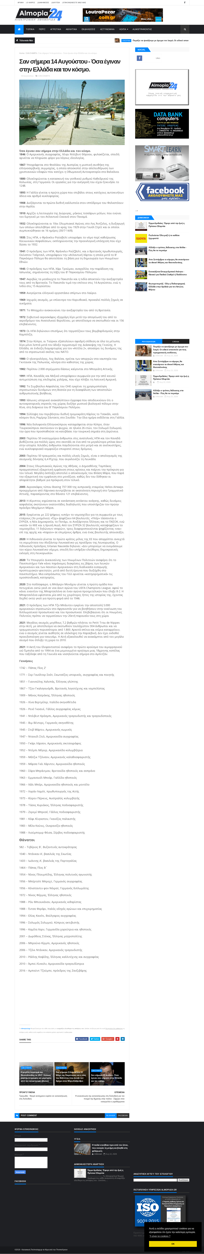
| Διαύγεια (55, 2)
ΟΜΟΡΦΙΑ (105, 40)
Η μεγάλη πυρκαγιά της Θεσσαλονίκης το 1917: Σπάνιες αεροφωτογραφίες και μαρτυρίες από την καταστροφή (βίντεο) (36, 1076)
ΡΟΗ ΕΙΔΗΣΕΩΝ (148, 342)
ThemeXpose (62, 1250)
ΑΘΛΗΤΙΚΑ (71, 29)
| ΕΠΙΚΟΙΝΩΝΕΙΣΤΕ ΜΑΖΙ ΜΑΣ (74, 2)
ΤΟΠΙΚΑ (30, 29)
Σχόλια (175, 342)
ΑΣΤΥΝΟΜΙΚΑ (107, 29)
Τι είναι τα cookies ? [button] (159, 1236)
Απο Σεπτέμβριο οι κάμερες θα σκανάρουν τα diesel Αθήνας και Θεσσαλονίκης (168, 364)
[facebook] (184, 2)
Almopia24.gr (25, 1028)
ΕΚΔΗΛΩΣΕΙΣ (88, 29)
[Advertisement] (73, 1052)
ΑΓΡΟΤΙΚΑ (55, 29)
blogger (110, 1116)
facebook (123, 1116)
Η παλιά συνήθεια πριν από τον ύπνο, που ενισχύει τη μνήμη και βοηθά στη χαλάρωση (110, 1148)
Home (21, 53)
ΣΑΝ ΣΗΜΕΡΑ (31, 53)
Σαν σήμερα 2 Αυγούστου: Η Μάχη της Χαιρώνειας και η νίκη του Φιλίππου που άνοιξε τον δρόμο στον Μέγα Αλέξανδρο (71, 1076)
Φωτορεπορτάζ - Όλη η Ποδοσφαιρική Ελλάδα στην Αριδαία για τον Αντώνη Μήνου (167, 286)
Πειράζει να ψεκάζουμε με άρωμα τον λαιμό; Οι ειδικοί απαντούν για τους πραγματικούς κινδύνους (157, 40)
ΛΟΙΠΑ (122, 29)
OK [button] (173, 1244)
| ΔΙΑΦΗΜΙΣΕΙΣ (43, 2)
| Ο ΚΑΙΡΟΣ (30, 2)
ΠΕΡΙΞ (42, 29)
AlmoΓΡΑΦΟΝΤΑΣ (142, 29)
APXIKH (21, 2)
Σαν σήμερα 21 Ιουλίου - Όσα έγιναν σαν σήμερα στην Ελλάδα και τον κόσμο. (106, 1078)
